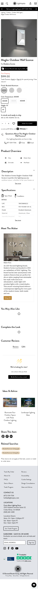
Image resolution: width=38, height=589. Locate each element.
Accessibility (25, 475)
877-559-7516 (11, 143)
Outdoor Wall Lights (17, 12)
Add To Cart (27, 123)
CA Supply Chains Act (24, 576)
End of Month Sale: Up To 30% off (16, 69)
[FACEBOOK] (8, 548)
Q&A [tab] (23, 346)
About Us (7, 475)
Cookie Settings (26, 479)
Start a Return (8, 483)
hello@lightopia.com (11, 498)
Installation (20, 196)
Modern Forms (9, 63)
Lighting (3, 12)
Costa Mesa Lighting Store (12, 505)
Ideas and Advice (26, 487)
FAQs (6, 479)
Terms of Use (16, 576)
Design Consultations (28, 483)
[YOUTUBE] (16, 548)
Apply (13, 79)
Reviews (24, 472)
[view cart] (35, 3)
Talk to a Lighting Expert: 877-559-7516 (19, 9)
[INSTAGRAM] (4, 548)
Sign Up (31, 542)
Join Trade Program (11, 528)
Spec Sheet (8, 196)
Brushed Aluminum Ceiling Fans (11, 453)
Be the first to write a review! (19, 377)
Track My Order (9, 472)
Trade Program (8, 487)
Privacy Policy (9, 576)
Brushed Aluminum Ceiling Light (11, 449)
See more (18, 183)
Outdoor (8, 12)
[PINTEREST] (12, 548)
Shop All (7, 298)
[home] (19, 5)
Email (32, 143)
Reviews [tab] (16, 346)
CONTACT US (9, 493)
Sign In (19, 79)
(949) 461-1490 (9, 512)
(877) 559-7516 (9, 496)
